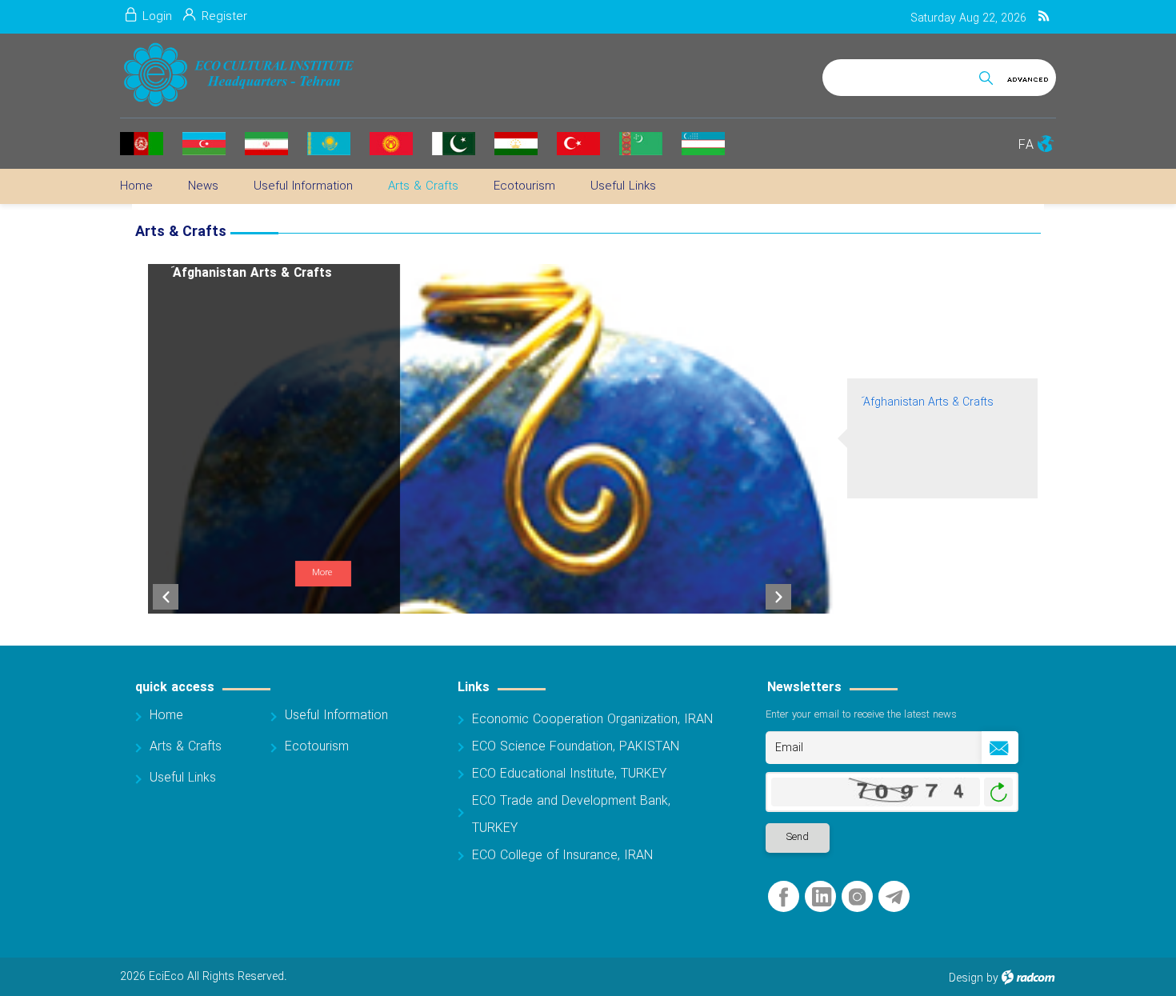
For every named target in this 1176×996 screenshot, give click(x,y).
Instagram (857, 897)
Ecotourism (317, 747)
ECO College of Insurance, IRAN (562, 856)
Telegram (894, 897)
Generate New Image (998, 792)
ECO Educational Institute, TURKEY (569, 774)
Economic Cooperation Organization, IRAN (592, 720)
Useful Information (336, 716)
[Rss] (1043, 17)
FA (1026, 145)
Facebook (783, 897)
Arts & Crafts (186, 747)
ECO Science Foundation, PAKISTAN (575, 747)
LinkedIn (821, 897)
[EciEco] (237, 75)
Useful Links (183, 778)
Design (966, 978)
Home (166, 716)
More (322, 573)
